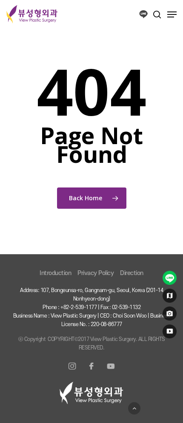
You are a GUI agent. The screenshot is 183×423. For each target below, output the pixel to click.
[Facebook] (91, 371)
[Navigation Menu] (172, 14)
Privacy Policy (95, 273)
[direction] (168, 298)
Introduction (55, 273)
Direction (131, 273)
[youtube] (168, 333)
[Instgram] (72, 371)
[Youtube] (110, 371)
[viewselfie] (168, 315)
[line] (168, 280)
